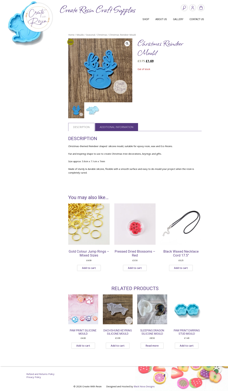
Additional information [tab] (116, 127)
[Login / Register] (193, 8)
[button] (127, 43)
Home (71, 34)
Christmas (102, 34)
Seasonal (90, 34)
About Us (161, 19)
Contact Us (197, 19)
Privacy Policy (33, 377)
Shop (146, 19)
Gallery (178, 19)
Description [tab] (81, 127)
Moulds (80, 34)
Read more (152, 345)
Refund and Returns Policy (40, 374)
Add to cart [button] (89, 268)
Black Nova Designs (144, 386)
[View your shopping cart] (201, 8)
